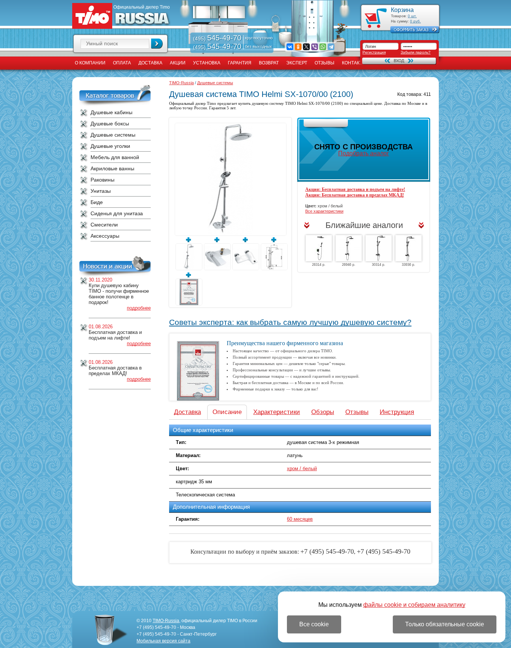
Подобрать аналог (363, 153)
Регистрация (374, 52)
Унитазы (101, 191)
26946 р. (348, 265)
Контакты (354, 63)
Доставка (150, 63)
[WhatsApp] (322, 46)
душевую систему (268, 103)
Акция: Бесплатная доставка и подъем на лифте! (355, 189)
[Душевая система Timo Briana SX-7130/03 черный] (408, 248)
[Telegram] (331, 46)
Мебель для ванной (115, 157)
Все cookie (314, 624)
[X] (306, 46)
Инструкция (397, 412)
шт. (412, 16)
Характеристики (276, 412)
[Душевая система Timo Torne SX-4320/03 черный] (378, 248)
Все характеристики (324, 211)
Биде (97, 202)
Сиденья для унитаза (117, 213)
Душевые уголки (110, 146)
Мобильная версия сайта (163, 641)
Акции (178, 63)
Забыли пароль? (416, 52)
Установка (206, 63)
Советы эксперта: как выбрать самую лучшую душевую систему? (290, 322)
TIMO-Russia (181, 82)
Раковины (102, 180)
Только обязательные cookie (444, 624)
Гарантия (239, 63)
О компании (90, 63)
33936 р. (408, 265)
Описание (227, 412)
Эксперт (296, 63)
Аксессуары (105, 236)
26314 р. (318, 265)
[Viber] (314, 46)
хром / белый (302, 468)
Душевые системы (113, 135)
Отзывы (324, 63)
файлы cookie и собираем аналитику (414, 605)
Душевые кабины (111, 112)
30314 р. (378, 265)
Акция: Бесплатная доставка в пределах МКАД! (354, 195)
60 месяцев (300, 519)
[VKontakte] (290, 46)
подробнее (139, 308)
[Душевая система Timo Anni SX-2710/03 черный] (349, 248)
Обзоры (322, 412)
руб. (415, 21)
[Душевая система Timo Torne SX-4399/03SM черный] (319, 248)
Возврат (269, 63)
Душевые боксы (110, 124)
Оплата (122, 63)
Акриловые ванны (112, 168)
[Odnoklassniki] (298, 46)
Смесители (104, 225)
